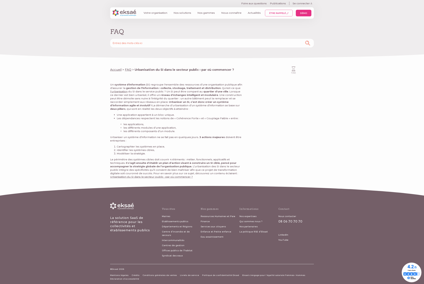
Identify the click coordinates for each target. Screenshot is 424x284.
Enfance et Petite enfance (216, 231)
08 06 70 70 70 (290, 221)
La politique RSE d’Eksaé (253, 231)
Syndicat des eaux (172, 255)
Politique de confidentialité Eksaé (220, 275)
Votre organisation (155, 12)
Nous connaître (231, 12)
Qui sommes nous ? (251, 221)
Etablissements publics (175, 221)
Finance (205, 221)
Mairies (166, 216)
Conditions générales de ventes (160, 275)
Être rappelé (278, 13)
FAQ (128, 70)
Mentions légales (119, 275)
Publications (278, 3)
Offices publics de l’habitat (177, 250)
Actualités (254, 12)
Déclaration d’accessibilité (124, 279)
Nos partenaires (248, 226)
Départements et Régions (177, 226)
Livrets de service (189, 275)
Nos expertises (248, 216)
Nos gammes (206, 12)
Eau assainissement (212, 237)
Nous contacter (287, 216)
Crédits (135, 275)
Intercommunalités (173, 240)
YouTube (283, 240)
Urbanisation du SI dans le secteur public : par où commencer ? (151, 176)
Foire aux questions (254, 3)
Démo (303, 13)
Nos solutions (182, 12)
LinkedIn (283, 235)
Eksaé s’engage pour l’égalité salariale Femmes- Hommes (273, 275)
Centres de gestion (173, 245)
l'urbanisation (119, 91)
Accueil (116, 70)
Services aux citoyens (213, 226)
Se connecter (302, 3)
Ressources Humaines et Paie (218, 216)
